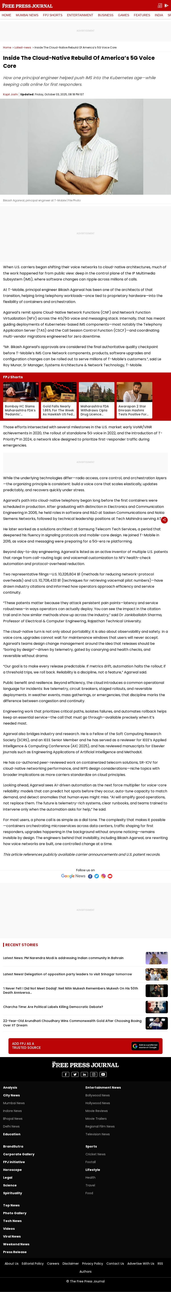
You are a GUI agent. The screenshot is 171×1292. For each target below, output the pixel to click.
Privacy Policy (92, 1263)
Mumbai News (27, 15)
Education (11, 1134)
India (159, 15)
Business (105, 15)
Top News (11, 1205)
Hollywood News (98, 1103)
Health (91, 1177)
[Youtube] (110, 876)
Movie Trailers (96, 1118)
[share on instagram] (93, 1074)
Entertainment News (103, 1087)
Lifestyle (93, 1170)
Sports (91, 1146)
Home (6, 15)
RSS (160, 1263)
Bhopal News (12, 1118)
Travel (90, 1185)
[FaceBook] (90, 876)
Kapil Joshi (10, 94)
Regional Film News (100, 1126)
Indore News (12, 1111)
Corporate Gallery (19, 1154)
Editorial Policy (33, 1263)
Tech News (12, 1221)
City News (11, 1095)
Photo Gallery (14, 1213)
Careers (53, 1263)
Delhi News (11, 1126)
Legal (7, 1177)
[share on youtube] (103, 1074)
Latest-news (22, 47)
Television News (98, 1134)
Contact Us (115, 1263)
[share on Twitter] (75, 1074)
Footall (91, 1162)
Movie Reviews (97, 1111)
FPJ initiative (14, 1162)
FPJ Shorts (52, 15)
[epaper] (160, 5)
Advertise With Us (140, 1263)
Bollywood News (98, 1095)
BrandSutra (13, 1146)
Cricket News (96, 1154)
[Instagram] (103, 876)
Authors (85, 1271)
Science (10, 1185)
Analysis (10, 1087)
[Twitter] (96, 876)
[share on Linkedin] (84, 1074)
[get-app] (166, 5)
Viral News (12, 1236)
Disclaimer (71, 1263)
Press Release (15, 1252)
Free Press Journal (27, 5)
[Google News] (73, 876)
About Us (11, 1263)
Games (123, 15)
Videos (9, 1228)
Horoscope (12, 1170)
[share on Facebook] (65, 1074)
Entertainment (80, 15)
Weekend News (16, 1244)
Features (142, 15)
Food (89, 1193)
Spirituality (12, 1193)
